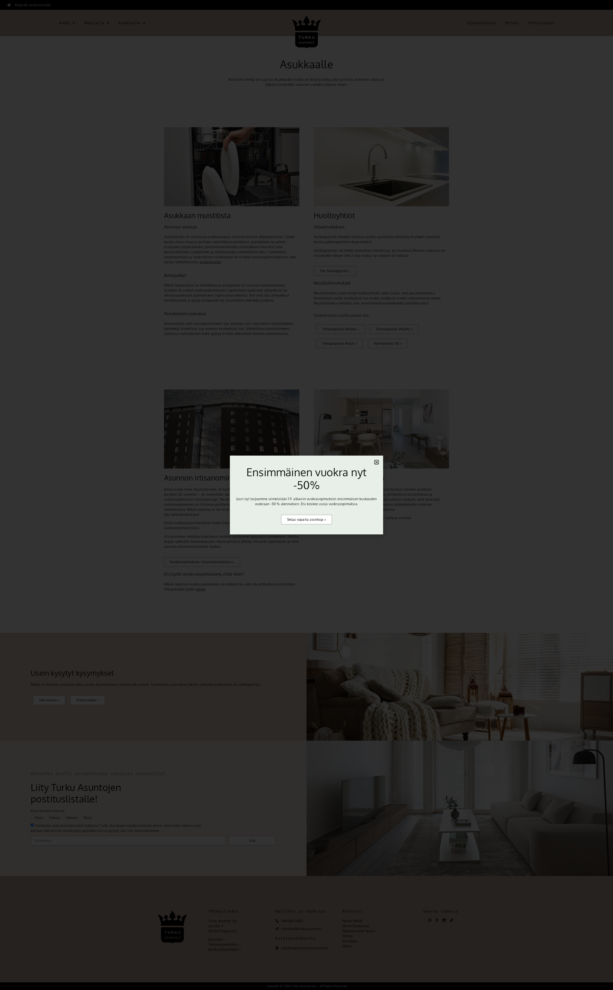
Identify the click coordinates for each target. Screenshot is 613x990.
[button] (376, 462)
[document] (306, 495)
